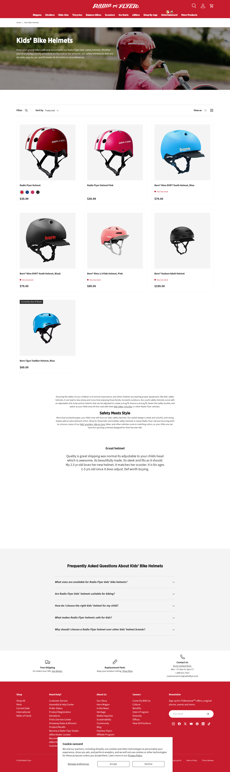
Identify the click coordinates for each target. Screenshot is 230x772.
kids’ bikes (118, 406)
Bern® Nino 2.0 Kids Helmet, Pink (105, 273)
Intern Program (141, 712)
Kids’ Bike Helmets (31, 23)
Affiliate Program (105, 734)
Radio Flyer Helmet (30, 185)
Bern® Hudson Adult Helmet (169, 273)
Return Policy (192, 760)
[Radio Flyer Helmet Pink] (115, 152)
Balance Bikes (93, 14)
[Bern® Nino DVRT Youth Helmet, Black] (48, 241)
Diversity (137, 716)
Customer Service (58, 701)
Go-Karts (123, 14)
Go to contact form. (182, 666)
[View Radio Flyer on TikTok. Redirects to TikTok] (209, 724)
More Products (189, 14)
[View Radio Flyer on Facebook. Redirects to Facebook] (179, 724)
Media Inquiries (105, 716)
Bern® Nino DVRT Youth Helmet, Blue (174, 185)
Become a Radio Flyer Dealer (64, 731)
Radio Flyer (26, 760)
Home (18, 23)
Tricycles (77, 14)
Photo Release (208, 760)
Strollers (50, 14)
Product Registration (60, 712)
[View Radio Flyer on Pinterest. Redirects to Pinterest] (197, 724)
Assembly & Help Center (61, 704)
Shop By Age (150, 14)
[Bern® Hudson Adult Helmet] (182, 241)
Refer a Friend (23, 716)
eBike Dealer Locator (60, 734)
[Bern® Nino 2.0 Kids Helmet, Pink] (115, 241)
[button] (211, 6)
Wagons (37, 14)
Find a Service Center (60, 719)
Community (103, 723)
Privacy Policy (135, 755)
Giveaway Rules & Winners (63, 723)
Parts (19, 704)
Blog (99, 727)
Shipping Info (176, 760)
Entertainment (169, 14)
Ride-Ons (63, 14)
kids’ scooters (86, 424)
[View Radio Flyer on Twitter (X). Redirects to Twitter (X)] (185, 724)
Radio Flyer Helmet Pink (100, 185)
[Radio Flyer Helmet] (48, 152)
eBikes (136, 14)
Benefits (137, 708)
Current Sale (23, 708)
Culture (136, 704)
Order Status (56, 708)
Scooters (110, 14)
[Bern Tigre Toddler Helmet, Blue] (48, 328)
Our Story (102, 701)
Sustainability (104, 719)
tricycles (128, 406)
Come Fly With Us (142, 701)
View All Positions (142, 723)
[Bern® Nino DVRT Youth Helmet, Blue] (182, 152)
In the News (103, 708)
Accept (113, 764)
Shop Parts (127, 671)
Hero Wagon (103, 704)
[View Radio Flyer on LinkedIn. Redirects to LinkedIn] (203, 724)
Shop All (20, 701)
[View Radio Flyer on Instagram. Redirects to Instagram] (173, 724)
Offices (136, 719)
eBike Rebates (56, 742)
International (23, 712)
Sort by (39, 110)
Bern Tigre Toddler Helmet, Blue (37, 361)
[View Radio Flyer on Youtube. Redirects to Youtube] (191, 724)
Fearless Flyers (104, 731)
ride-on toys (99, 424)
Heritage (101, 712)
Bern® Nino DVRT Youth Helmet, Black (40, 273)
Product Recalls (57, 727)
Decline (148, 764)
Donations (54, 716)
